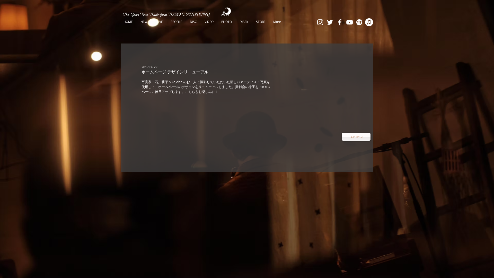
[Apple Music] (369, 22)
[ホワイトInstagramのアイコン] (320, 22)
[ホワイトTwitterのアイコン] (330, 22)
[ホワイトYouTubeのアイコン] (350, 22)
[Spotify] (359, 22)
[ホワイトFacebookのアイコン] (340, 22)
